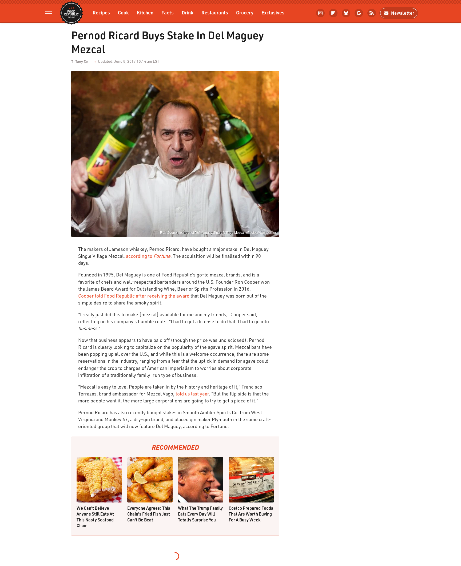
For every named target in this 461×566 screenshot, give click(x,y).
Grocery (244, 12)
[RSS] (371, 13)
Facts (167, 12)
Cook (123, 12)
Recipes (101, 12)
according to (148, 256)
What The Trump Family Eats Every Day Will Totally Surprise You (200, 513)
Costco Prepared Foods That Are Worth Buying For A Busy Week (251, 513)
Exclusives (272, 12)
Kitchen (145, 12)
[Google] (359, 13)
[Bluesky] (346, 13)
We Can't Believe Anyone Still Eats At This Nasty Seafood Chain (95, 516)
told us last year (192, 394)
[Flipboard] (333, 13)
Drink (187, 12)
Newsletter (402, 13)
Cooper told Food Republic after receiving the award (133, 296)
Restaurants (214, 12)
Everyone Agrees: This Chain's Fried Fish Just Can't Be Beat (148, 513)
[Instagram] (320, 13)
